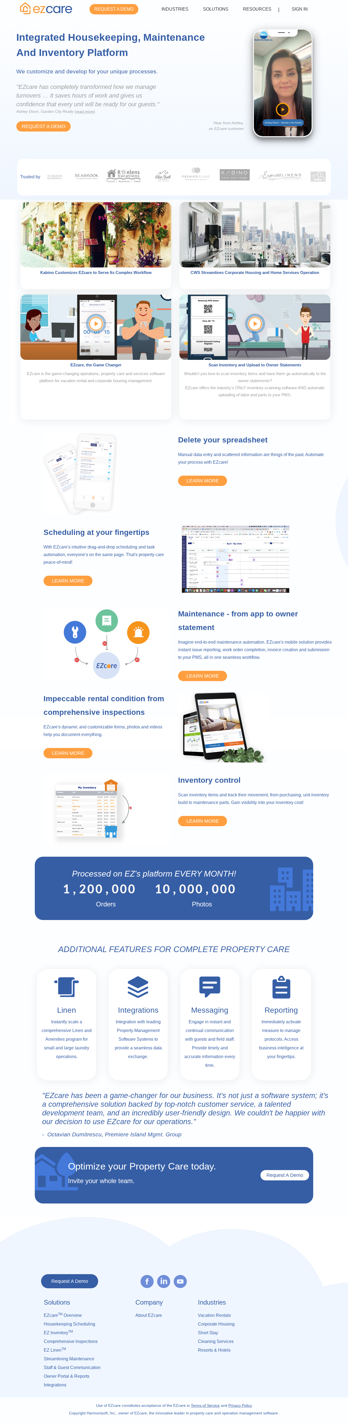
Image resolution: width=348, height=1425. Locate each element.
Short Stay (208, 1332)
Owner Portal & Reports (66, 1376)
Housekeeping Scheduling (69, 1324)
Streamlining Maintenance (69, 1359)
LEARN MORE (203, 481)
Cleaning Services (216, 1341)
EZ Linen (55, 1349)
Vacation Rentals (214, 1315)
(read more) (84, 111)
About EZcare (148, 1315)
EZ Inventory (58, 1332)
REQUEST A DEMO (113, 9)
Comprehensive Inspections (71, 1341)
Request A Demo (284, 1175)
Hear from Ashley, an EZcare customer (226, 126)
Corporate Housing (216, 1324)
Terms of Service (205, 1405)
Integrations (55, 1385)
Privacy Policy (240, 1405)
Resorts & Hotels (214, 1350)
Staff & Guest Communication (72, 1367)
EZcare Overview (63, 1315)
